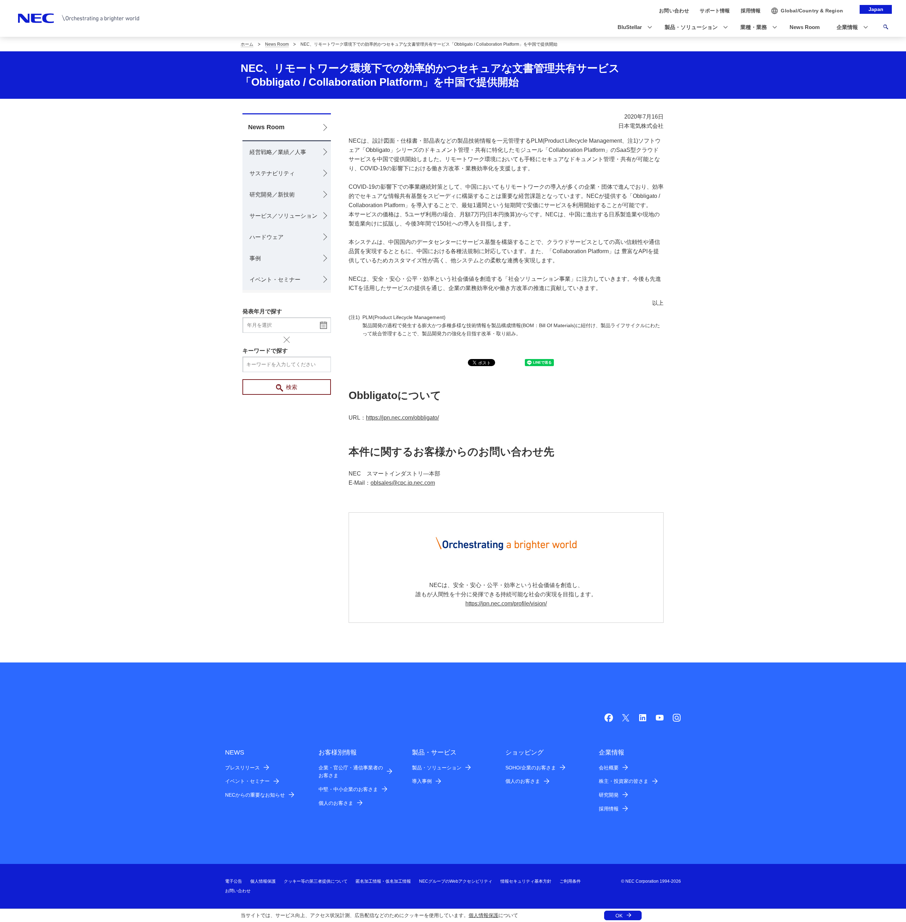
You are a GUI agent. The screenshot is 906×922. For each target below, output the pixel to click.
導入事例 (422, 781)
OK (619, 915)
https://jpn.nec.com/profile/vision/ (506, 604)
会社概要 (609, 767)
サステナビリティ (272, 173)
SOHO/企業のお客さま (530, 767)
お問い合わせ (238, 890)
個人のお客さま (336, 803)
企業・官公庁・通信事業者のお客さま (351, 772)
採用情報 (609, 809)
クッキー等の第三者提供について (316, 881)
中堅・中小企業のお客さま (348, 789)
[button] (632, 27)
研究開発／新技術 (272, 195)
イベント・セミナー (275, 280)
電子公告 (233, 881)
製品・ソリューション (436, 767)
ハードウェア (266, 237)
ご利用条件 (570, 881)
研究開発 (609, 795)
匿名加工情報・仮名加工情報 (383, 881)
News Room (277, 44)
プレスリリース (242, 767)
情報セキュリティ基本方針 (525, 881)
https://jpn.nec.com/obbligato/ (402, 418)
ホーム (247, 44)
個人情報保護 (483, 915)
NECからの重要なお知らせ (255, 795)
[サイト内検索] (885, 28)
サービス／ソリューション (283, 216)
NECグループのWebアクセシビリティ (455, 881)
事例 (255, 258)
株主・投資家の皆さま (623, 781)
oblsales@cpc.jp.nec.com (403, 483)
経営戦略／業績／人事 (278, 152)
